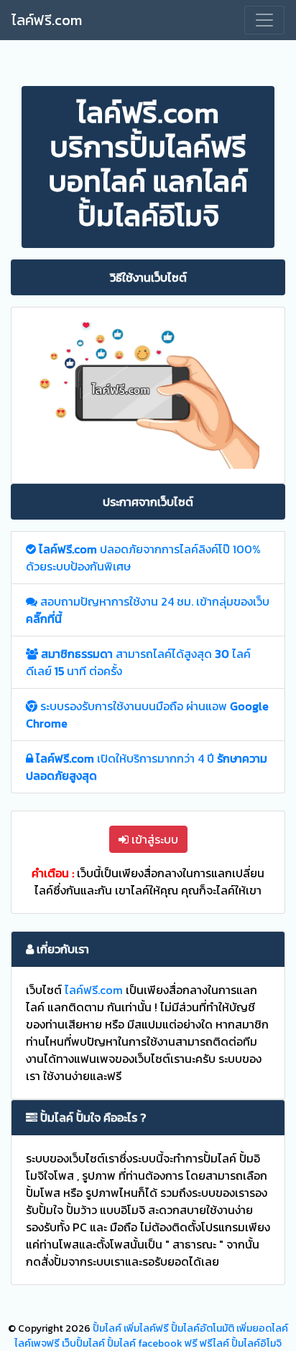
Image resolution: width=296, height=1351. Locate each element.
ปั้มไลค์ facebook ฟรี (152, 1343)
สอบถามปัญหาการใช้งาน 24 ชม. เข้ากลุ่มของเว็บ (147, 610)
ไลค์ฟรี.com (46, 20)
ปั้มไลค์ (107, 1328)
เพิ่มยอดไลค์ (262, 1328)
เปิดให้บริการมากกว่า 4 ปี (146, 767)
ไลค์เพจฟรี (37, 1343)
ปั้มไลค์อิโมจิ (256, 1343)
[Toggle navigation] (264, 20)
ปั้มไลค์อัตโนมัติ (202, 1328)
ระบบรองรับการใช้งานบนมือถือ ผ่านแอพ (147, 714)
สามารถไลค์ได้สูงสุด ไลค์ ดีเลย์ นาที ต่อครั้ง (138, 662)
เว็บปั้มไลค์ (83, 1343)
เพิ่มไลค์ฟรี (146, 1328)
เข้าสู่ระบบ (153, 839)
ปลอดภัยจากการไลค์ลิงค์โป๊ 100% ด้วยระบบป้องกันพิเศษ (143, 557)
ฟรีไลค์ (214, 1343)
